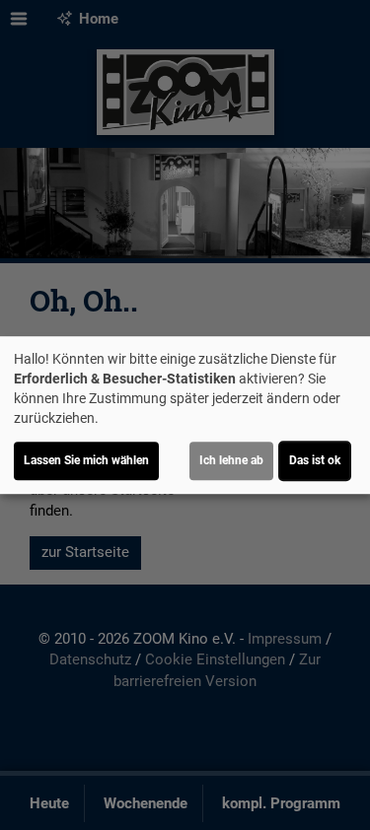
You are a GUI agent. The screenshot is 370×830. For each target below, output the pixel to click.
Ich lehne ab (231, 460)
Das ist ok (314, 460)
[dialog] (185, 415)
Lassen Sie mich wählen (86, 460)
